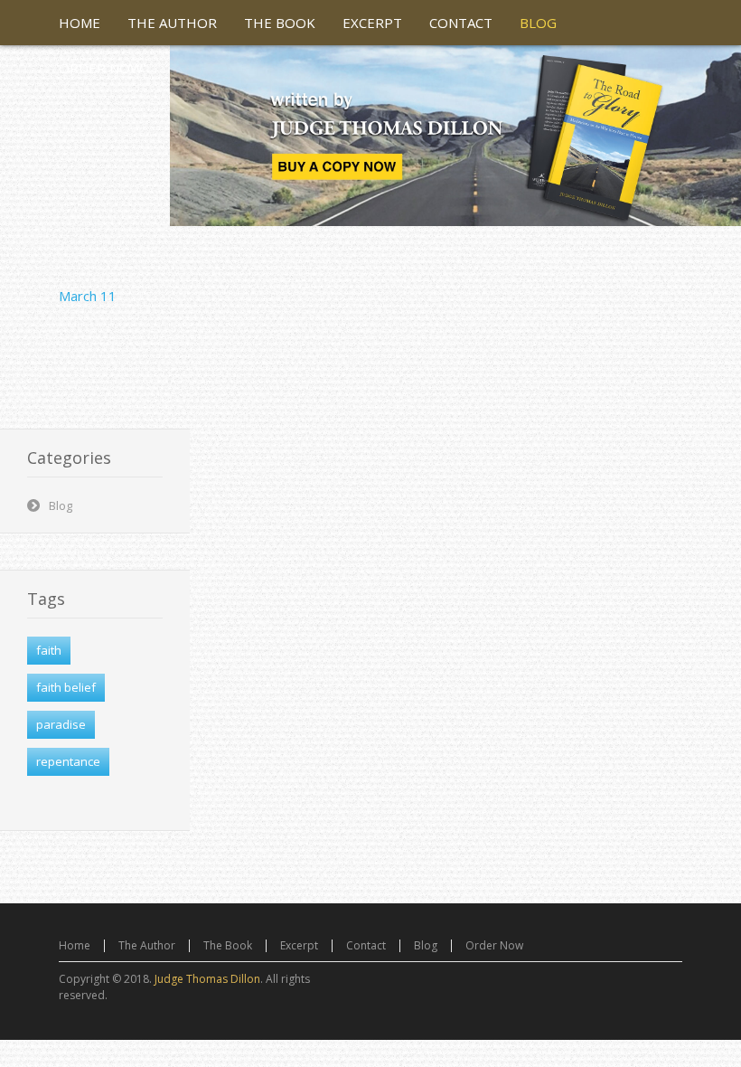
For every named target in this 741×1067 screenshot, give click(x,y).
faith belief (66, 687)
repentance (68, 761)
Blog (60, 505)
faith (48, 650)
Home (74, 945)
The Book (227, 945)
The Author (146, 945)
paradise (61, 724)
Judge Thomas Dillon (207, 979)
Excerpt (299, 945)
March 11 (88, 296)
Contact (366, 945)
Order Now (494, 945)
